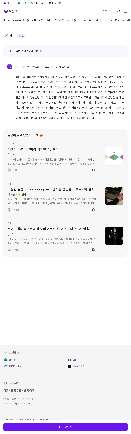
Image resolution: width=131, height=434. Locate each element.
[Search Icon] (119, 11)
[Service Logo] (10, 11)
